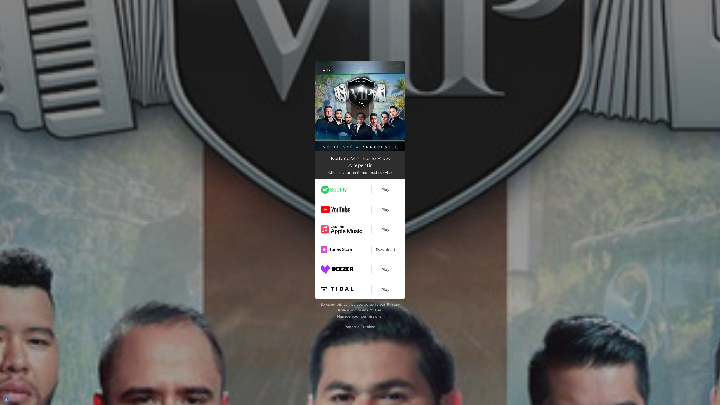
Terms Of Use (369, 310)
